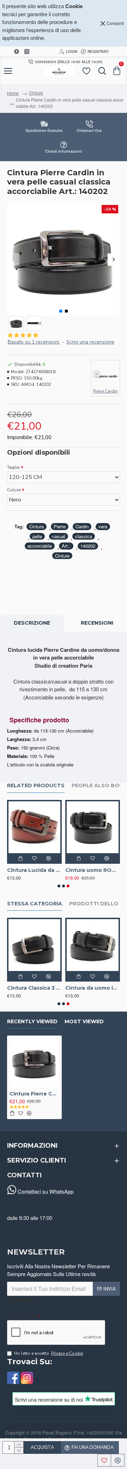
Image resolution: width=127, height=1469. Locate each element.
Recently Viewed (32, 1022)
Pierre (60, 526)
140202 (87, 545)
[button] (13, 260)
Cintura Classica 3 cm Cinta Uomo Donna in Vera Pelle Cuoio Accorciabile (34, 988)
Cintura (36, 526)
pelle (37, 536)
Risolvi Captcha (22, 1316)
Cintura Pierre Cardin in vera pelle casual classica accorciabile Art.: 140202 (34, 1094)
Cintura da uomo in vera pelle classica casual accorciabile (92, 988)
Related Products (36, 786)
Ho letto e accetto (48, 1353)
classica (83, 536)
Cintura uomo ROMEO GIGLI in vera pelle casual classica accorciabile (92, 870)
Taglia (13, 467)
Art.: (66, 545)
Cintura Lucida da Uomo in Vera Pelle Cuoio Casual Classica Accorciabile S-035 (34, 870)
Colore (13, 490)
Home (13, 93)
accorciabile (40, 545)
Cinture (36, 93)
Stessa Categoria (34, 904)
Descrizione (32, 623)
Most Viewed (84, 1022)
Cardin (82, 526)
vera (102, 526)
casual (58, 536)
